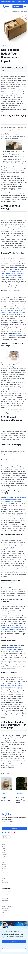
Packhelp (22, 515)
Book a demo (17, 6)
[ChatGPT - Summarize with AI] (13, 67)
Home (2, 11)
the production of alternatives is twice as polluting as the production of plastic (11, 685)
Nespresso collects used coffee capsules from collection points (13, 499)
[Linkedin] (3, 832)
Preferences (14, 945)
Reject (14, 950)
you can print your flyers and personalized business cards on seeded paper (13, 627)
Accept (14, 941)
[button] (6, 836)
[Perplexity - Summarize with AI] (19, 67)
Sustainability (15, 11)
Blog (8, 11)
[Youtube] (15, 832)
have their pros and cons (14, 335)
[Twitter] (12, 832)
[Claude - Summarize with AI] (16, 67)
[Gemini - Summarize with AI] (22, 67)
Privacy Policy (6, 938)
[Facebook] (6, 832)
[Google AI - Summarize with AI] (3, 70)
